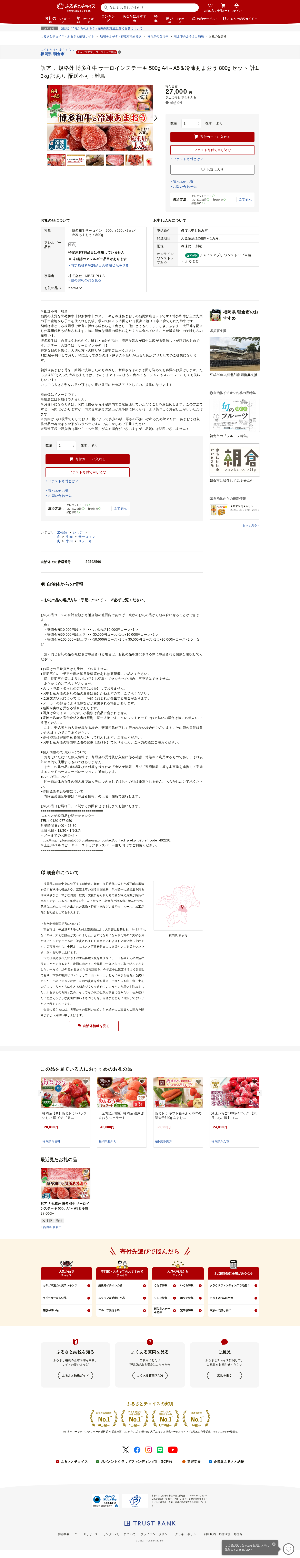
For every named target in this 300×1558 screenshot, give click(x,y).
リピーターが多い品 (55, 1297)
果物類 (62, 532)
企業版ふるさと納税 (229, 1461)
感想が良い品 (51, 1310)
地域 (85, 19)
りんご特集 (160, 1297)
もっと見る (249, 525)
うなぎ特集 (160, 1285)
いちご (78, 532)
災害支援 (194, 1461)
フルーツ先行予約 (109, 1310)
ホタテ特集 (186, 1297)
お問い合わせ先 (185, 186)
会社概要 (63, 1534)
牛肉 (70, 537)
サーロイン (86, 537)
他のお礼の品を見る (86, 280)
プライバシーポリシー (155, 1534)
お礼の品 (56, 19)
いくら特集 (186, 1285)
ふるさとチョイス (74, 1461)
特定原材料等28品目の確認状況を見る (100, 265)
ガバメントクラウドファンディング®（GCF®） (137, 1461)
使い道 (175, 19)
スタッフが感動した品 (111, 1297)
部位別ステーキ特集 (162, 1310)
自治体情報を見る (96, 1026)
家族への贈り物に (220, 1310)
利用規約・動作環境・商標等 (223, 1534)
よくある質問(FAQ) (150, 1375)
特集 (156, 18)
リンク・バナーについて (119, 1534)
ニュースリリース (86, 1534)
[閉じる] (274, 1544)
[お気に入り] (288, 1549)
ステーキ (85, 541)
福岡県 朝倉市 (52, 1227)
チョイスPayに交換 (221, 1297)
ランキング (108, 18)
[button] (119, 52)
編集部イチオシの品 (110, 1285)
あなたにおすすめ (134, 18)
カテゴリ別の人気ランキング (60, 1285)
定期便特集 (186, 1310)
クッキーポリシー (187, 1534)
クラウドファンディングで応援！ (230, 1285)
